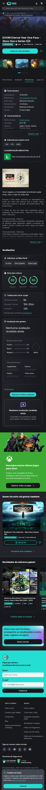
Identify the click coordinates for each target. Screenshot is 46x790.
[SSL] (9, 761)
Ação (18, 144)
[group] (21, 263)
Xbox (8, 13)
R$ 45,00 (27, 543)
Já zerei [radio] (8, 263)
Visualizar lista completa (21, 551)
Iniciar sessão (23, 642)
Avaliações (18, 80)
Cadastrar (23, 691)
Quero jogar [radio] (32, 263)
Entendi (23, 786)
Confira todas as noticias (21, 617)
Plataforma (29, 80)
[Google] (24, 761)
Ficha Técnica (7, 80)
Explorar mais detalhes (20, 51)
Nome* (5, 670)
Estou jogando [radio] (20, 263)
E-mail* (5, 680)
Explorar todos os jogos (21, 485)
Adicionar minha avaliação (23, 394)
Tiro (6, 144)
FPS (12, 144)
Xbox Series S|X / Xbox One (18, 13)
